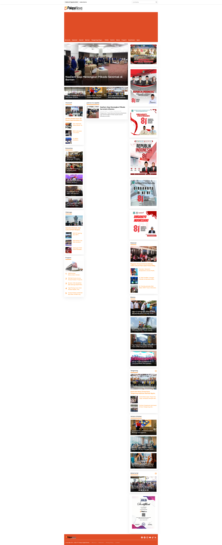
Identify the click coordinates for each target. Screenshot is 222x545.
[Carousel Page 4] (145, 490)
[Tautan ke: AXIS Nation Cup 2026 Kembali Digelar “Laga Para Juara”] (68, 242)
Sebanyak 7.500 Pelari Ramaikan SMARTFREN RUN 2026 (77, 248)
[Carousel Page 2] (141, 490)
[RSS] (155, 537)
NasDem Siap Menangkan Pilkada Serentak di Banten (93, 78)
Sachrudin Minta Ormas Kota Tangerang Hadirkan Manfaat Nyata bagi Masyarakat (116, 96)
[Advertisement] (111, 25)
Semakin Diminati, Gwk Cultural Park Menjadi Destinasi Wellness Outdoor (73, 229)
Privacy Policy (109, 542)
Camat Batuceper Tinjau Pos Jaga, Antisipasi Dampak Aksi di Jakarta (147, 397)
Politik (106, 111)
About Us (94, 542)
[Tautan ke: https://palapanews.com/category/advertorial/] (156, 473)
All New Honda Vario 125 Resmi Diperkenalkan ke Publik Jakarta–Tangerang (73, 119)
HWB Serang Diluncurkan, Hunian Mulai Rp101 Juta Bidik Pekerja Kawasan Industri (74, 274)
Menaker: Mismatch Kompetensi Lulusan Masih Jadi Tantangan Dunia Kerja (147, 269)
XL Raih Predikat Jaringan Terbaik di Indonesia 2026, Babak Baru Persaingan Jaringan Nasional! (146, 278)
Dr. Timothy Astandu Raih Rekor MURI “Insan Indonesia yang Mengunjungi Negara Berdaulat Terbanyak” (147, 286)
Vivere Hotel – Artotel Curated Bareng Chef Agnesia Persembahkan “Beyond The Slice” (95, 96)
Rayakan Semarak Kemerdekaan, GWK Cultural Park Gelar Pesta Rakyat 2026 (143, 265)
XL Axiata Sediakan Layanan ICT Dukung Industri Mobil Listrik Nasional (77, 139)
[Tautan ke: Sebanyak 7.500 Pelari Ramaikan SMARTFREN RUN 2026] (68, 250)
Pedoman (101, 542)
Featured (102, 111)
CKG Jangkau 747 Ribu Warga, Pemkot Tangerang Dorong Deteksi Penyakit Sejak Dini (142, 487)
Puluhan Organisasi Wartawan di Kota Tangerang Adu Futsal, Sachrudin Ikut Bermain (73, 96)
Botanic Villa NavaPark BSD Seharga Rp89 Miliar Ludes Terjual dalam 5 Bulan (75, 283)
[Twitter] (145, 537)
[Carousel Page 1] (139, 490)
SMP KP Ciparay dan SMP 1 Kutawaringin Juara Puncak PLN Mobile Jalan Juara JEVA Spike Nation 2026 (77, 233)
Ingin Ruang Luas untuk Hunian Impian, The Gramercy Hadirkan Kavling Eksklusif (75, 288)
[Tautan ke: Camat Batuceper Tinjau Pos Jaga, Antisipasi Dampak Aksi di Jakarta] (134, 399)
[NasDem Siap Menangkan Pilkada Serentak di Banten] (110, 116)
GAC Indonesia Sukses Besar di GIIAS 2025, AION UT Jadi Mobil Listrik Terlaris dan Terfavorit (77, 124)
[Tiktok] (153, 537)
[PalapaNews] (73, 8)
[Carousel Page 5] (148, 490)
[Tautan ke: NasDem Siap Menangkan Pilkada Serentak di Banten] (96, 64)
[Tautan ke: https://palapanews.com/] (156, 371)
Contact (117, 542)
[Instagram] (147, 537)
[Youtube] (150, 537)
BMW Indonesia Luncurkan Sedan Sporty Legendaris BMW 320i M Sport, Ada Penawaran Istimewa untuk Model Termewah (78, 131)
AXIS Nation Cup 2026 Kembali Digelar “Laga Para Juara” (77, 241)
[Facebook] (142, 537)
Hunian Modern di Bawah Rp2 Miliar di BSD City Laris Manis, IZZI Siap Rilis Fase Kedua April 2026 (75, 293)
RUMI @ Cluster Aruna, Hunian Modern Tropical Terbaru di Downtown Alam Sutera (75, 278)
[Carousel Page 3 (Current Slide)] (143, 490)
